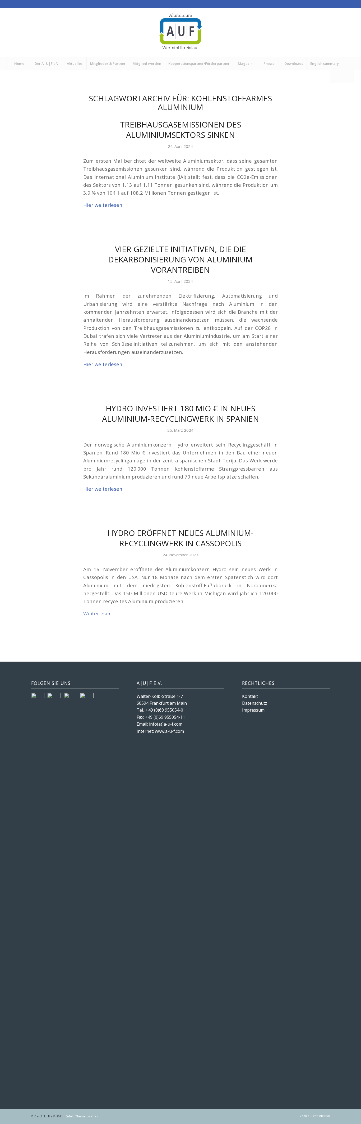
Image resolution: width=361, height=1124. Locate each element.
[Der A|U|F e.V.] (180, 32)
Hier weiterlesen (102, 205)
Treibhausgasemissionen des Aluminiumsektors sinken (180, 129)
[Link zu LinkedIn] (350, 4)
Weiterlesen (97, 613)
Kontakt (250, 696)
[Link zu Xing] (342, 4)
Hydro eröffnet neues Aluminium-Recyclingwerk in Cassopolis (180, 538)
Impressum (253, 710)
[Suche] (342, 76)
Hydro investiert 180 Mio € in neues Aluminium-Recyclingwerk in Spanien (180, 413)
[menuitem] (19, 63)
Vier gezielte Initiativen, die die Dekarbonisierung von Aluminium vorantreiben (180, 259)
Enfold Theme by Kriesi (82, 1116)
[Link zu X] (334, 4)
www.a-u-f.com (169, 731)
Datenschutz (254, 703)
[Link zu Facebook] (326, 4)
